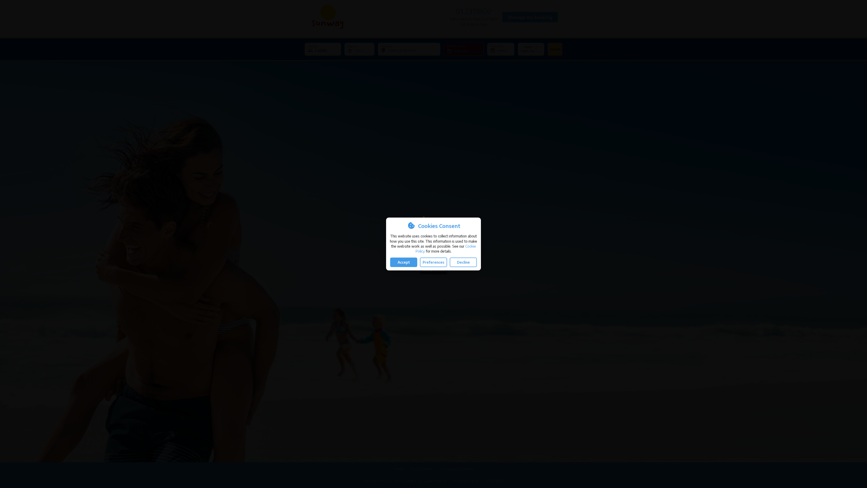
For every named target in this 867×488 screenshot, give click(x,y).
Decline (463, 262)
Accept (404, 262)
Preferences (433, 262)
